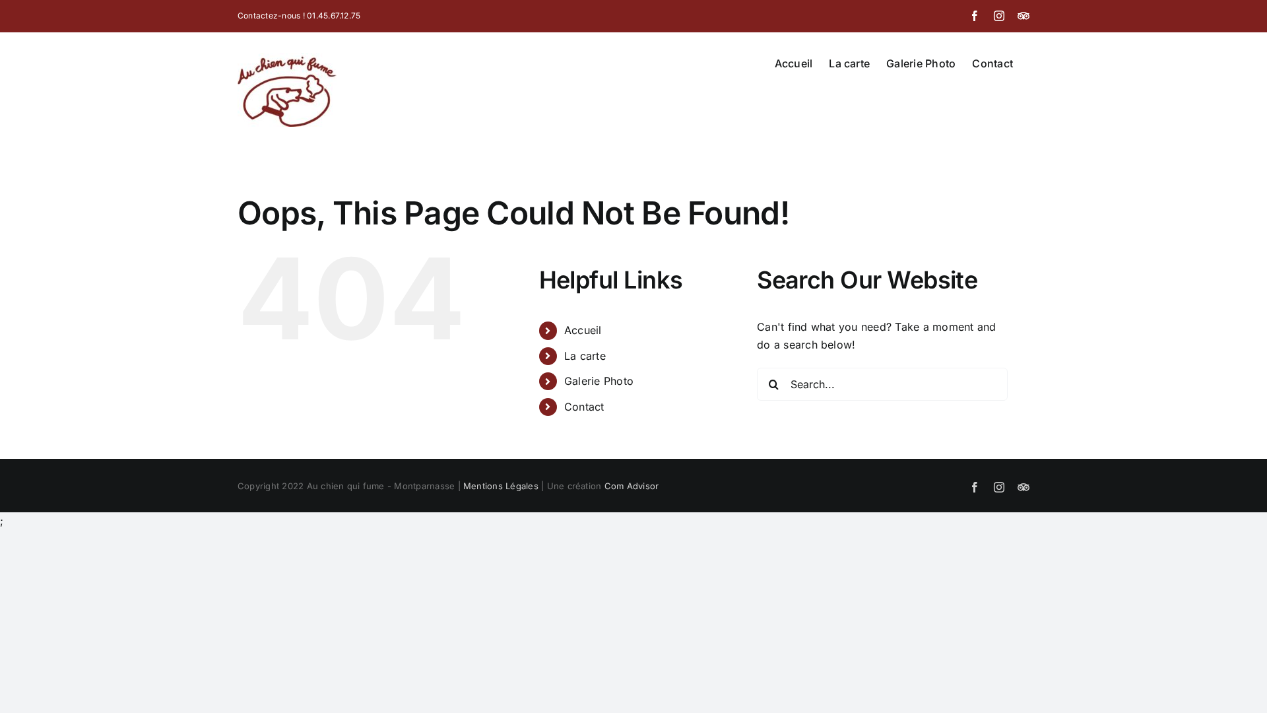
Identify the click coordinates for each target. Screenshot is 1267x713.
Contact (584, 406)
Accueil (583, 330)
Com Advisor (631, 486)
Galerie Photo (599, 381)
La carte (585, 355)
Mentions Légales (500, 486)
